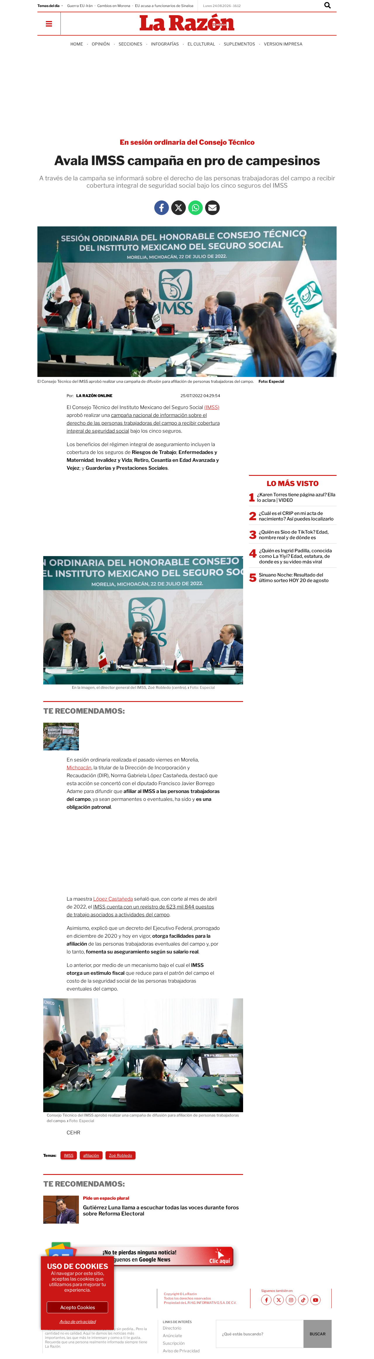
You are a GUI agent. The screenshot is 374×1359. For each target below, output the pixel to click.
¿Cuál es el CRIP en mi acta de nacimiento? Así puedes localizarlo (296, 516)
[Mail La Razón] (212, 207)
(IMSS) (211, 407)
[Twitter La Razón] (178, 207)
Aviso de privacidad (77, 1321)
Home (76, 43)
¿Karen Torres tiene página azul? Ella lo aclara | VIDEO (296, 497)
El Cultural (201, 43)
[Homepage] (187, 22)
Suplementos (239, 43)
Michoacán (79, 768)
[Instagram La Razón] (291, 1300)
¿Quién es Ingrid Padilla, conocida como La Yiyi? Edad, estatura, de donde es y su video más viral (295, 556)
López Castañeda (113, 899)
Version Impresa (283, 43)
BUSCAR (317, 1334)
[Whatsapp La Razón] (195, 207)
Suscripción (174, 1343)
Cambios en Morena (113, 6)
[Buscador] (327, 6)
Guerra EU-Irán (80, 6)
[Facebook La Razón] (161, 207)
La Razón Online (94, 395)
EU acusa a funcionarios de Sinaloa (164, 6)
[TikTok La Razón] (303, 1300)
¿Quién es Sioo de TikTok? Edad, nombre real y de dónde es (294, 534)
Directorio (172, 1327)
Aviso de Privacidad (181, 1350)
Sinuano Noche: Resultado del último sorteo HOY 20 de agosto (294, 577)
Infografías (165, 43)
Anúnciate (172, 1335)
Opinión (101, 43)
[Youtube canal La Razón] (315, 1300)
